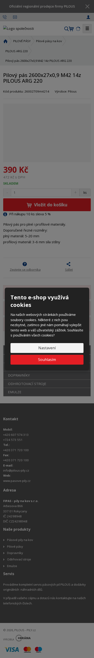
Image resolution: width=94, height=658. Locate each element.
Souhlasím (47, 359)
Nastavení (47, 347)
